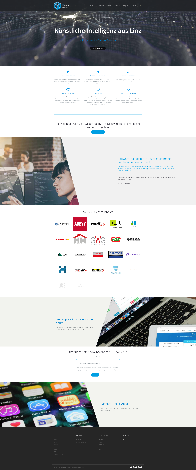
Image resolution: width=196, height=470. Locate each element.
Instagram (101, 442)
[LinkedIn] (139, 467)
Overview (78, 439)
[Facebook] (131, 467)
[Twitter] (136, 467)
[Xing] (141, 467)
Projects (56, 444)
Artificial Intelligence (81, 442)
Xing (100, 449)
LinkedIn (101, 447)
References (56, 447)
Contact (56, 449)
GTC (55, 452)
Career (55, 439)
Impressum (56, 456)
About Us (56, 442)
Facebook (101, 444)
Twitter (101, 439)
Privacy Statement (58, 454)
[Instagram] (134, 467)
